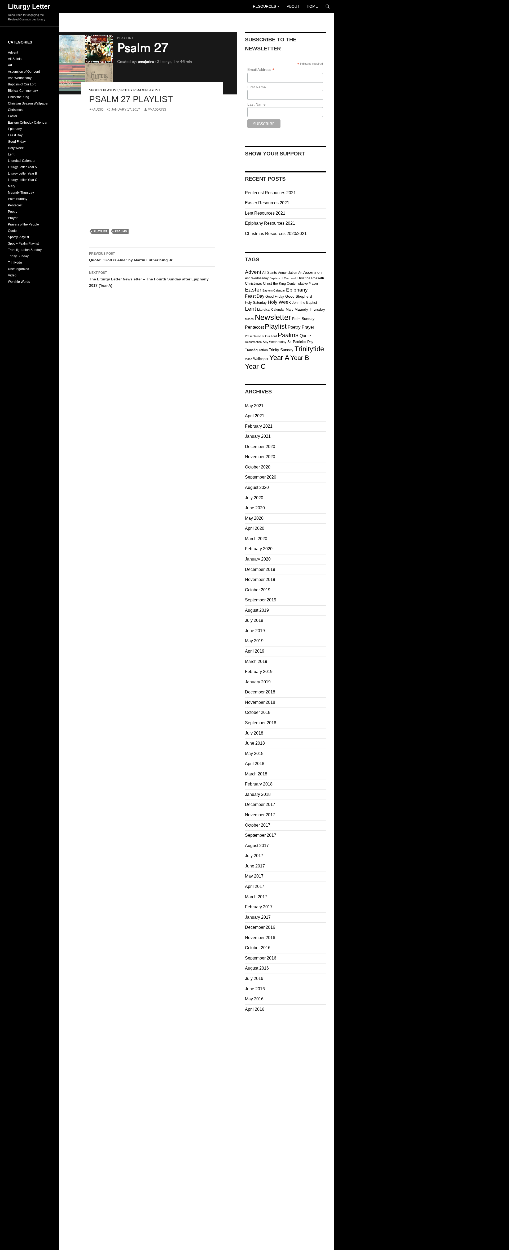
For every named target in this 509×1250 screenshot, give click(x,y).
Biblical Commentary (23, 91)
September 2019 (260, 600)
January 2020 (258, 559)
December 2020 (260, 446)
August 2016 (257, 968)
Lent (250, 309)
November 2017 (260, 815)
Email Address (260, 69)
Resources (264, 6)
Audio (98, 109)
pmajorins (157, 109)
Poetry (294, 327)
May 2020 (254, 518)
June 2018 (255, 743)
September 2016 (260, 958)
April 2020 (254, 528)
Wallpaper (260, 359)
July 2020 (254, 498)
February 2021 (259, 426)
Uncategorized (18, 269)
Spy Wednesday (274, 342)
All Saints (269, 273)
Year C (255, 366)
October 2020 (257, 467)
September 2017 (260, 835)
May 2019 (254, 641)
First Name (256, 87)
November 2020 (260, 456)
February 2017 (259, 907)
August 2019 (257, 610)
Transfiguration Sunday (25, 250)
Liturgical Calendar (271, 309)
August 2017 (257, 845)
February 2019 (259, 671)
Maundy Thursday (310, 309)
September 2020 (260, 477)
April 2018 (254, 763)
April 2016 (254, 1009)
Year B (299, 357)
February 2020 (259, 548)
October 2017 (257, 825)
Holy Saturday (256, 303)
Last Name (256, 104)
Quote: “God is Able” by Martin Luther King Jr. (131, 257)
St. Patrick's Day (300, 342)
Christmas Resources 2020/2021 (276, 233)
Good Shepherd (298, 296)
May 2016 (254, 999)
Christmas (253, 283)
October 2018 (257, 712)
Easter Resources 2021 (267, 203)
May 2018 (254, 753)
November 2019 (260, 579)
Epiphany (297, 290)
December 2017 (260, 804)
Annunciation (287, 273)
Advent (253, 272)
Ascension (312, 272)
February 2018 (259, 784)
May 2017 (254, 876)
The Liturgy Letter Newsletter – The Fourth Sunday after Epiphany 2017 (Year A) (149, 279)
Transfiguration (256, 350)
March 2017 (256, 897)
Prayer (308, 327)
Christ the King (274, 283)
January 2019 (258, 682)
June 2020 (255, 508)
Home (312, 6)
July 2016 (254, 978)
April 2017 (254, 886)
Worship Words (19, 282)
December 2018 (260, 692)
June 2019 (255, 630)
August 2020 (257, 487)
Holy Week (279, 302)
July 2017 (254, 855)
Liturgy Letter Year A (22, 167)
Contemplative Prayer (302, 283)
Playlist (100, 231)
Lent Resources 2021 (265, 213)
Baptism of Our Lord (283, 278)
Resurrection (253, 342)
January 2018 (258, 794)
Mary (289, 309)
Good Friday (274, 296)
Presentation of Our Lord (261, 336)
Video (248, 359)
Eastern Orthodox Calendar (27, 122)
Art (300, 273)
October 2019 (257, 590)
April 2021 (254, 416)
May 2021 (254, 405)
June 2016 (255, 989)
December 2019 (260, 569)
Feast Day (254, 296)
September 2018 (260, 723)
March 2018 (256, 774)
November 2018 (260, 702)
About (293, 6)
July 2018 (254, 733)
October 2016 (257, 947)
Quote (305, 335)
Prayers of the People (23, 224)
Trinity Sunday (281, 350)
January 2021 (258, 436)
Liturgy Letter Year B (22, 173)
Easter (253, 290)
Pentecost (254, 327)
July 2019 (254, 620)
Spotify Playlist (103, 90)
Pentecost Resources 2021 (270, 192)
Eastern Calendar (273, 290)
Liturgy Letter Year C (22, 180)
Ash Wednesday (257, 278)
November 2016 (260, 937)
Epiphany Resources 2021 (270, 223)
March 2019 (256, 661)
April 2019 (254, 651)
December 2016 (260, 927)
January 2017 (258, 917)
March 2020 (256, 538)
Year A (279, 358)
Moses (249, 318)
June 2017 (255, 866)
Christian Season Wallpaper (28, 103)
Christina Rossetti (310, 278)
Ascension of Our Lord (24, 71)
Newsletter (273, 317)
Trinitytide (309, 349)
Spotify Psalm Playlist (139, 90)
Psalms (121, 231)
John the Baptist (304, 303)
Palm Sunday (303, 319)
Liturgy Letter (29, 6)
